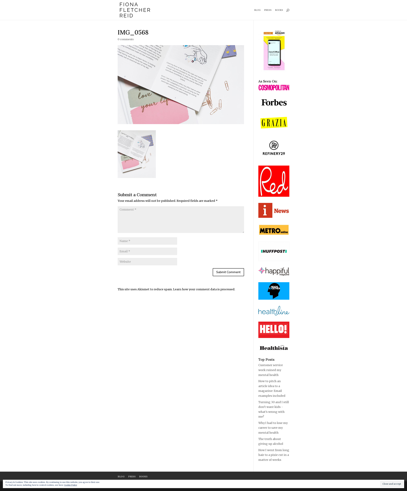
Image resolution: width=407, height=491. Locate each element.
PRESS (268, 10)
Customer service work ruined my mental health (270, 370)
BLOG (257, 10)
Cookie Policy (70, 485)
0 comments (126, 39)
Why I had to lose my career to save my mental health (273, 427)
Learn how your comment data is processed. (204, 289)
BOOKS (279, 10)
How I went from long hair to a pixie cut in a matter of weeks (273, 455)
